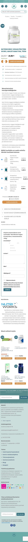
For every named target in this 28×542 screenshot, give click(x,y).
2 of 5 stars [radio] (14, 243)
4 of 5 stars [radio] (7, 248)
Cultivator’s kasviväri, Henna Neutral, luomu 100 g (6, 378)
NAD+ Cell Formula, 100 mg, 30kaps (20, 377)
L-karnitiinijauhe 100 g (21, 348)
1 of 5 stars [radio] (6, 243)
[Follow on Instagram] (14, 525)
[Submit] (25, 11)
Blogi (4, 462)
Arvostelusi (7, 241)
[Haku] (6, 6)
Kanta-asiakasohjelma (10, 454)
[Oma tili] (22, 6)
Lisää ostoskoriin (16, 61)
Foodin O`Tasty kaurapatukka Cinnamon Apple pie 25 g (7, 350)
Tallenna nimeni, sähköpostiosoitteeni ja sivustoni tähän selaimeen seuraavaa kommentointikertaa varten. (13, 283)
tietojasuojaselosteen (6, 522)
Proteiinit (18, 16)
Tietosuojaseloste (8, 457)
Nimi (5, 266)
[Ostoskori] (25, 6)
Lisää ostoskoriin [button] (6, 358)
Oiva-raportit (7, 421)
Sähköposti (7, 273)
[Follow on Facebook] (11, 525)
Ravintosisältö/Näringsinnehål (15, 213)
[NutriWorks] (23, 56)
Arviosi (6, 253)
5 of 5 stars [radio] (7, 250)
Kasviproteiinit (14, 18)
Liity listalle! (24, 397)
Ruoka (12, 16)
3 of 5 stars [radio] (7, 245)
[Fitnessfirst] (14, 6)
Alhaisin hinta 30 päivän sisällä (12, 218)
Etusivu (7, 16)
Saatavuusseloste (8, 460)
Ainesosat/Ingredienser (12, 209)
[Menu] (2, 6)
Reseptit (5, 465)
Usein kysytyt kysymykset (11, 452)
